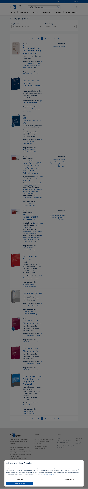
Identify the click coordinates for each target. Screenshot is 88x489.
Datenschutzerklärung (46, 474)
